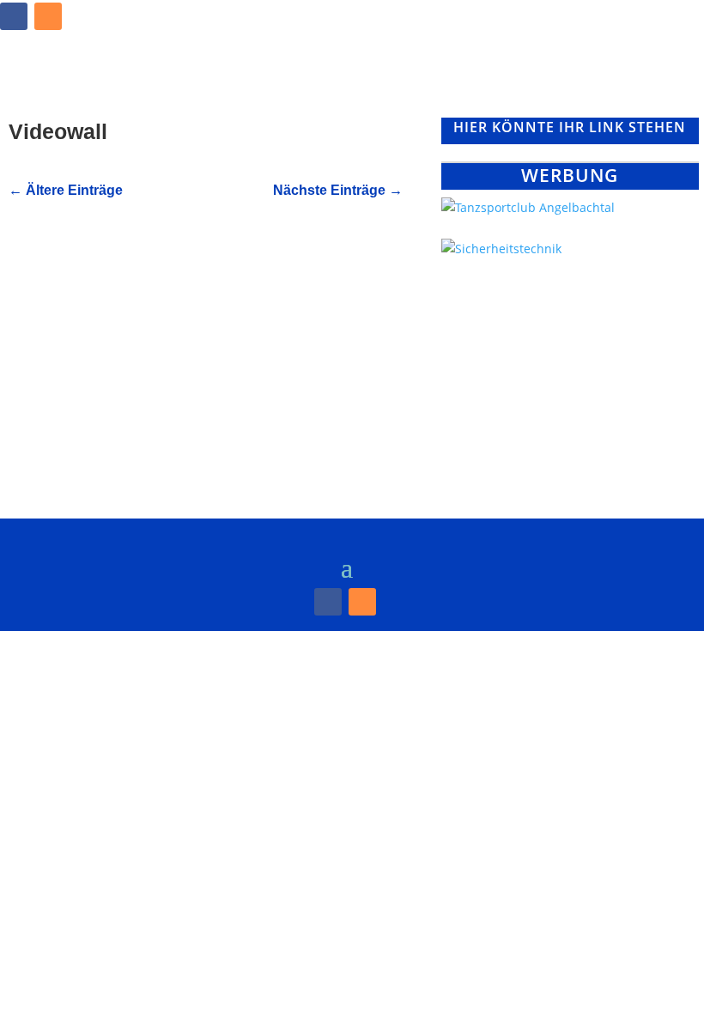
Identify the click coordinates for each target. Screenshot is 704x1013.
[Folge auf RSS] (48, 16)
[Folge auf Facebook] (13, 16)
